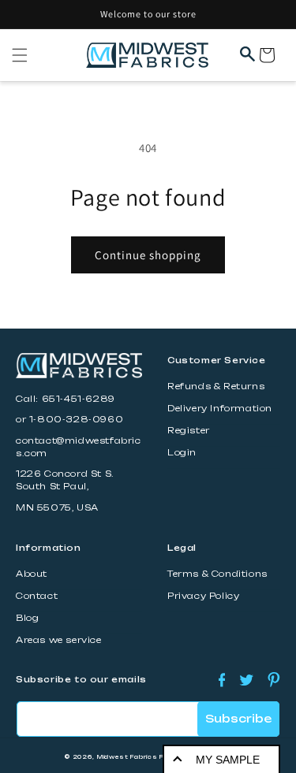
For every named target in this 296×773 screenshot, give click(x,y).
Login (182, 453)
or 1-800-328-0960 (69, 419)
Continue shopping (148, 254)
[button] (19, 55)
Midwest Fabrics (127, 756)
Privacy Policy (203, 596)
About (31, 574)
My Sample (228, 759)
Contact (37, 596)
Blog (27, 618)
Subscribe (238, 718)
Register (188, 431)
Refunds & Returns (215, 386)
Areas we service (59, 640)
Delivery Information (219, 408)
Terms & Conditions (217, 574)
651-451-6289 (78, 399)
